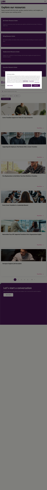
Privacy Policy (31, 81)
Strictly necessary (27, 85)
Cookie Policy (25, 81)
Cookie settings (10, 85)
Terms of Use (37, 82)
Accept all (36, 85)
